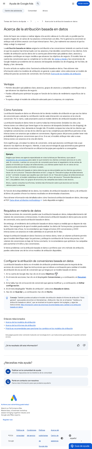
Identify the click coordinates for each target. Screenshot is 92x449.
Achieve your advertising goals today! (15, 404)
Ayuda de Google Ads (21, 3)
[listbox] (75, 438)
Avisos (45, 11)
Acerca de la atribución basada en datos (61, 21)
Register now (8, 420)
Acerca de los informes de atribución (21, 325)
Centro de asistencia (13, 11)
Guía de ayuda (82, 446)
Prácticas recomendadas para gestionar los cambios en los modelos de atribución (39, 328)
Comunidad (32, 11)
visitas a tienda (61, 59)
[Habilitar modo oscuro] (62, 438)
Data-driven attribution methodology (25, 200)
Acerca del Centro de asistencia (55, 435)
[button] (4, 3)
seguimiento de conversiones (17, 160)
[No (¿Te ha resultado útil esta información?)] (84, 345)
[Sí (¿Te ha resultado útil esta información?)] (78, 345)
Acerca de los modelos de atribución (66, 74)
